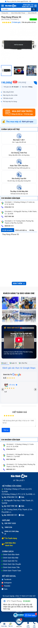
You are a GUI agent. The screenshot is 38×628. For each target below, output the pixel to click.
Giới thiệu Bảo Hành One (10, 544)
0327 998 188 (9, 216)
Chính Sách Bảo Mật (10, 558)
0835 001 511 (9, 226)
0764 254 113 (9, 207)
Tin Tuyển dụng (11, 538)
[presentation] (2, 45)
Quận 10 (14, 363)
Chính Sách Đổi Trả (10, 561)
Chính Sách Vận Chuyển (12, 564)
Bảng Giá (19, 626)
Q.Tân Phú (23, 363)
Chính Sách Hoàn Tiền (11, 567)
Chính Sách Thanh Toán (12, 571)
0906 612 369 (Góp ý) (12, 532)
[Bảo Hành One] (11, 5)
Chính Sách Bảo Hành (11, 554)
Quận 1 (5, 363)
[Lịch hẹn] (35, 6)
